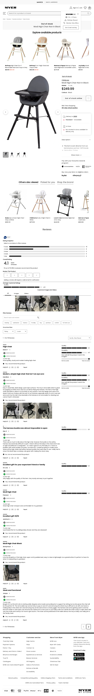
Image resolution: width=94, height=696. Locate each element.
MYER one (53, 641)
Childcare (65, 80)
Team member (63, 683)
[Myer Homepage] (10, 9)
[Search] (88, 13)
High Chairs (26, 19)
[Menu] (4, 13)
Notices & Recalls (32, 668)
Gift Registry (30, 661)
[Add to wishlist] (88, 98)
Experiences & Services (34, 655)
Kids (4, 19)
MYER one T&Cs (80, 678)
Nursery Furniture (17, 19)
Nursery (9, 19)
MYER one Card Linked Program (13, 665)
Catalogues (7, 661)
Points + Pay (7, 648)
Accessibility (30, 672)
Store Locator (31, 651)
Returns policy (13, 678)
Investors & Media (56, 655)
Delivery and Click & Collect (12, 651)
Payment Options (9, 644)
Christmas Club (55, 661)
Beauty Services (31, 658)
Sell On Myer (54, 665)
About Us (53, 651)
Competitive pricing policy (29, 678)
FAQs (28, 644)
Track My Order (8, 641)
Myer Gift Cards (55, 644)
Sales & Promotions (33, 665)
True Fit (5, 658)
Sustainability (54, 658)
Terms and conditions (65, 678)
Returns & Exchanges (10, 655)
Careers (52, 648)
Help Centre (30, 641)
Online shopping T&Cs (48, 678)
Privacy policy (51, 683)
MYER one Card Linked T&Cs (35, 683)
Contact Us (30, 648)
